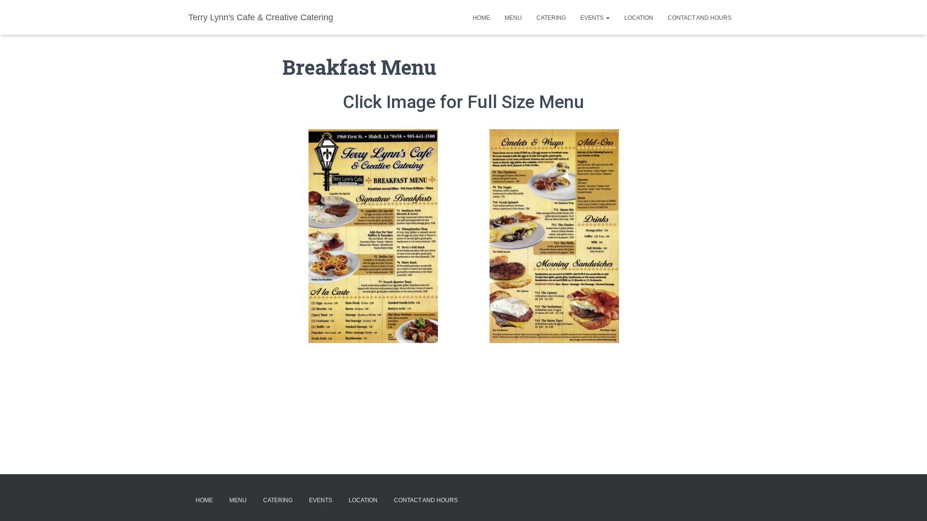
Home (481, 17)
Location (638, 17)
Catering (551, 17)
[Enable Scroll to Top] (908, 502)
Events (592, 17)
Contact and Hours (699, 17)
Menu (513, 17)
